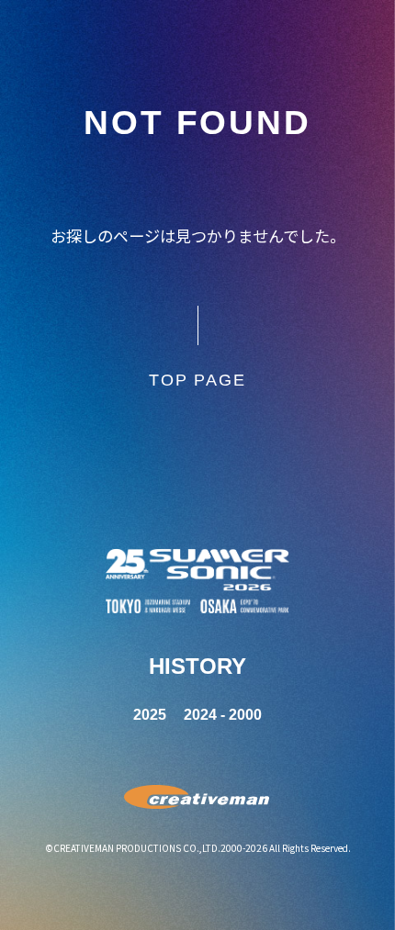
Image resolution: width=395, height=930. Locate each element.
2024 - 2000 (223, 714)
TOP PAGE (197, 380)
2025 (149, 714)
